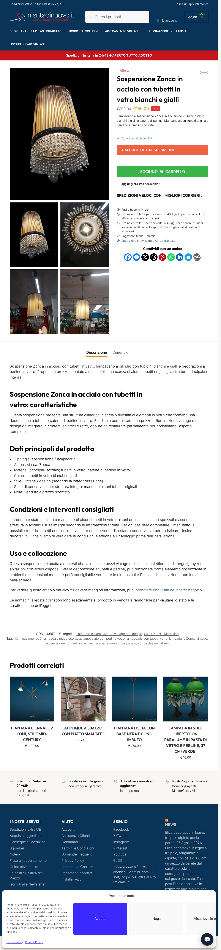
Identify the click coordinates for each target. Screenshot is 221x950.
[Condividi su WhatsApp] (171, 257)
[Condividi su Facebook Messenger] (136, 257)
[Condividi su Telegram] (188, 257)
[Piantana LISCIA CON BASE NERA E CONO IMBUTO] (134, 699)
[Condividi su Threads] (154, 257)
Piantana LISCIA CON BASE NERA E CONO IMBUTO (134, 734)
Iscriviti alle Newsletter (28, 884)
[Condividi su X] (145, 257)
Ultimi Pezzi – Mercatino (161, 634)
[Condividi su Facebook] (128, 257)
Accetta (100, 919)
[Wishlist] (48, 683)
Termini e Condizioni (78, 848)
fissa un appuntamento (192, 4)
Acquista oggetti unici (27, 836)
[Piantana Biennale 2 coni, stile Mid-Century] (32, 699)
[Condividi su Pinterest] (162, 257)
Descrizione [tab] (96, 352)
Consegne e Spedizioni (28, 842)
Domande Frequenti (77, 854)
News (170, 824)
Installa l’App (72, 879)
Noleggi (16, 854)
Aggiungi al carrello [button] (32, 755)
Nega (157, 919)
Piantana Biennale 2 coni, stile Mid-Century (32, 734)
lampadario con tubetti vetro (146, 639)
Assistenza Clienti (76, 836)
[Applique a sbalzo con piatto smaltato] (83, 699)
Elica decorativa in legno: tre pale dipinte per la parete (185, 837)
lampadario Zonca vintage (188, 639)
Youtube (119, 854)
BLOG (118, 860)
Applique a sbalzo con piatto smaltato (83, 731)
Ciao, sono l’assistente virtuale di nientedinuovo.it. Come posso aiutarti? (161, 934)
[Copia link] (197, 257)
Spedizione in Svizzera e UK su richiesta (148, 240)
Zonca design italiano (153, 643)
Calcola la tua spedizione (148, 150)
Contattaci (70, 842)
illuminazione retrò (28, 639)
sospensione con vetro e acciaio (70, 643)
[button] (196, 17)
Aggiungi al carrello (162, 171)
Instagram (121, 842)
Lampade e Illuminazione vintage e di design (109, 634)
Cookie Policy (14, 942)
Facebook (121, 829)
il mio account (167, 20)
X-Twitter (120, 836)
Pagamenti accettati (77, 873)
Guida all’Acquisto (24, 867)
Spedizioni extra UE (25, 829)
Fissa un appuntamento (28, 860)
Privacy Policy (34, 942)
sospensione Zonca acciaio (115, 643)
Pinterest (120, 848)
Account (68, 829)
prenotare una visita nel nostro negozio (169, 590)
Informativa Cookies (77, 867)
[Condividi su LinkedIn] (179, 257)
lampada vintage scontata (62, 639)
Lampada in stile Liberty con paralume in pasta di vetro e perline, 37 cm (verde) (185, 740)
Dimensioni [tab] (121, 352)
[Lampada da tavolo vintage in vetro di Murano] (202, 72)
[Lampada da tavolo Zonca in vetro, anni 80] (206, 72)
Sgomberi (17, 848)
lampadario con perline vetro (104, 639)
